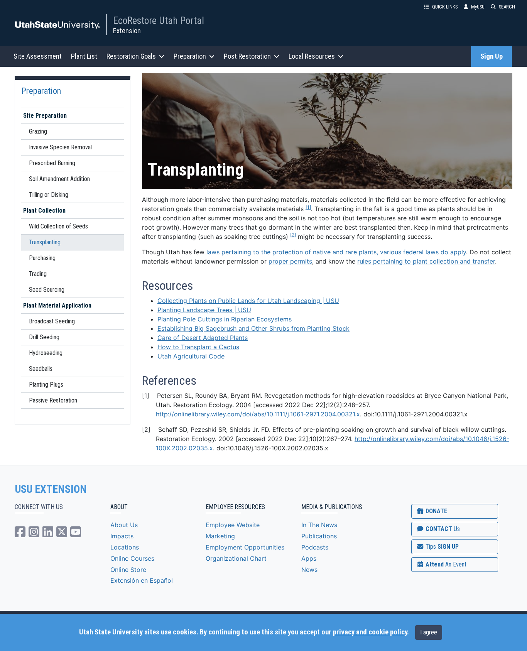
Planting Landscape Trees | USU (204, 310)
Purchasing (42, 258)
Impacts (121, 536)
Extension (127, 31)
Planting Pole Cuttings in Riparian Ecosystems (224, 319)
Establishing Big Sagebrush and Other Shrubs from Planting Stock (253, 328)
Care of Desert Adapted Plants (202, 338)
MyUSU (478, 7)
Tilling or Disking (48, 194)
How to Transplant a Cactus (198, 347)
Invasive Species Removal (60, 147)
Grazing (38, 131)
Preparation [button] (190, 56)
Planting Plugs (46, 384)
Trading (38, 273)
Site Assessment (38, 56)
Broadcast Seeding (52, 321)
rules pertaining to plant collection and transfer (426, 261)
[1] (308, 207)
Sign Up (491, 56)
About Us (124, 525)
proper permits (290, 261)
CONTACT (442, 529)
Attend (445, 564)
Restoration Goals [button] (131, 56)
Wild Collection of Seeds (58, 226)
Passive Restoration (53, 400)
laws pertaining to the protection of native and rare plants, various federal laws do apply (336, 252)
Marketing (220, 536)
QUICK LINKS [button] (445, 7)
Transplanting (45, 242)
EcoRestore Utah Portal (158, 20)
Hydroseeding (45, 353)
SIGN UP (441, 546)
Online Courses (132, 558)
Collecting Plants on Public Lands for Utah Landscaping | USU (248, 300)
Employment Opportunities (245, 547)
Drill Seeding (44, 337)
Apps (308, 558)
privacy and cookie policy (370, 632)
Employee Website (233, 525)
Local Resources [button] (312, 56)
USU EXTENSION (51, 489)
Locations (124, 547)
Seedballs (40, 368)
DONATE (435, 511)
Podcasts (314, 547)
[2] (293, 235)
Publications (319, 536)
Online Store (128, 569)
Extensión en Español (141, 580)
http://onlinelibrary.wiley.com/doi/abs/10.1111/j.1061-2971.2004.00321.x (258, 414)
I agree (428, 632)
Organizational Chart (236, 558)
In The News (319, 525)
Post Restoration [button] (247, 56)
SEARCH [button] (507, 7)
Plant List (84, 56)
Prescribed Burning (52, 163)
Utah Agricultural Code (191, 356)
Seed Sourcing (46, 289)
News (309, 569)
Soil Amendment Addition (59, 179)
